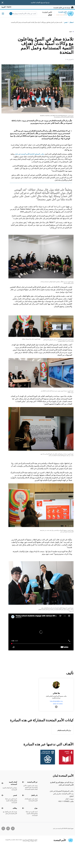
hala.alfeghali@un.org (56, 701)
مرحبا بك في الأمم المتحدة (62, 8)
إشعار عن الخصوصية (10, 839)
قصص (65, 22)
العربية (3, 7)
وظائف (15, 808)
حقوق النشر (30, 839)
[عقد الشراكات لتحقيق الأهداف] (47, 757)
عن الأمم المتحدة (32, 782)
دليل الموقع (34, 840)
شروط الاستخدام (27, 840)
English (9, 7)
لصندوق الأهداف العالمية (38, 2)
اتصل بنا (35, 839)
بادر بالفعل (34, 795)
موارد (36, 808)
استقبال (71, 22)
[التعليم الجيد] (65, 757)
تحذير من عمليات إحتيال (21, 839)
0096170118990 (58, 704)
